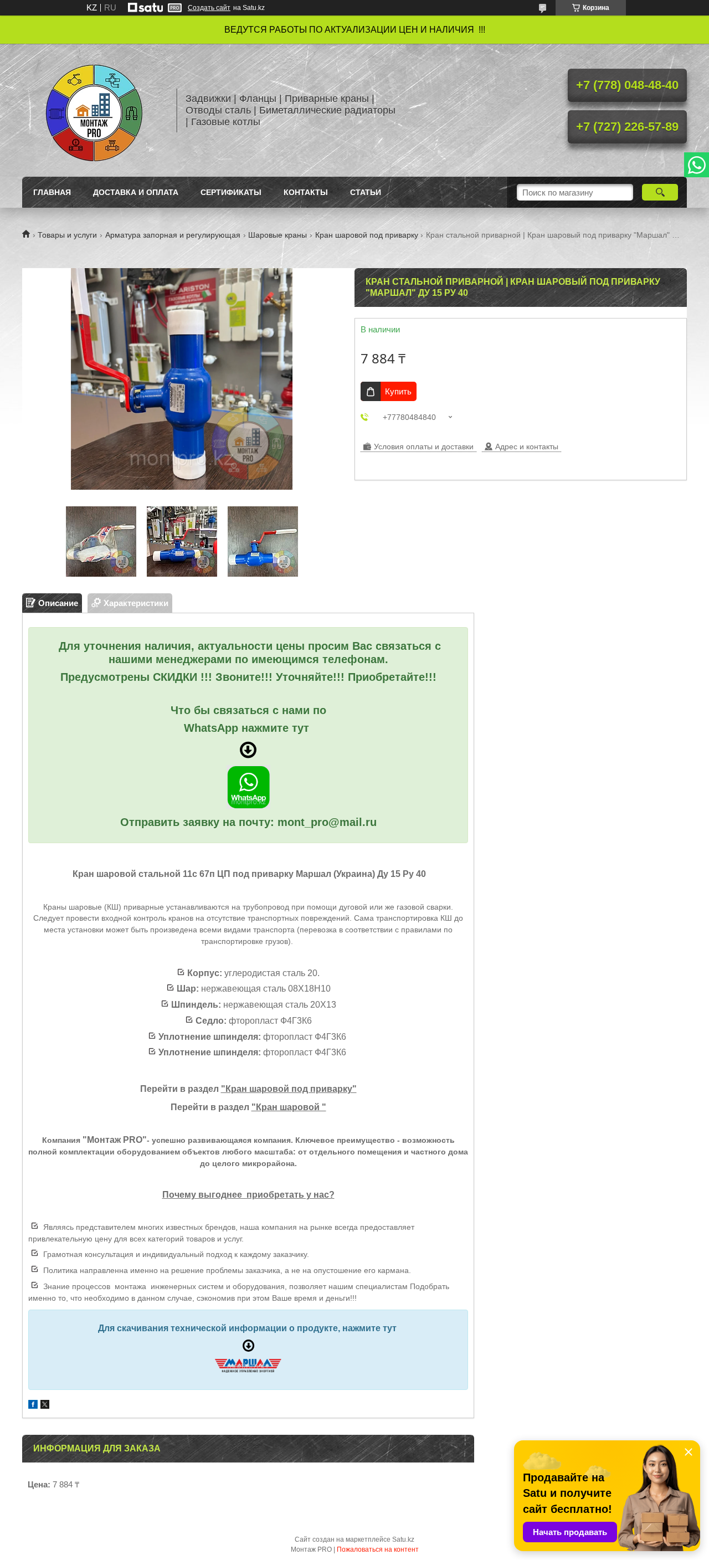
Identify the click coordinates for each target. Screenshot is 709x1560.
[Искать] (660, 192)
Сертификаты (231, 192)
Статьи (365, 192)
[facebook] (33, 1405)
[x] (44, 1405)
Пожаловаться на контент (378, 1549)
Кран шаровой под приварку (366, 234)
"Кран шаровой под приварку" (289, 1089)
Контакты (306, 192)
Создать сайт (209, 8)
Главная (52, 192)
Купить (398, 391)
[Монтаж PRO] (94, 110)
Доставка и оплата (135, 192)
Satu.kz (403, 1539)
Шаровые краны (277, 234)
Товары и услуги (67, 234)
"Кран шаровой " (288, 1107)
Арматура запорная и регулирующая (172, 234)
